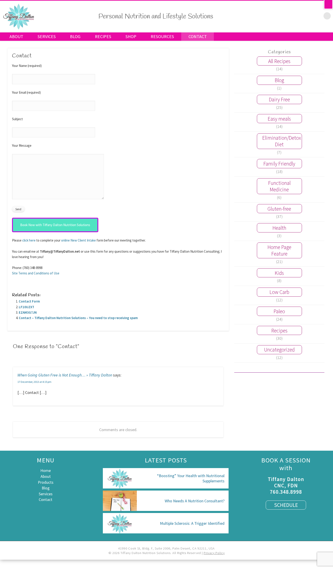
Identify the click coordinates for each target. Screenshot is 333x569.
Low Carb (279, 292)
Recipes (103, 36)
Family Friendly (279, 163)
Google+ (308, 15)
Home (45, 470)
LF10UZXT (26, 307)
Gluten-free (279, 208)
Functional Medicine (279, 186)
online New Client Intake (78, 240)
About (16, 36)
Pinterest (298, 15)
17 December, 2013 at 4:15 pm (34, 381)
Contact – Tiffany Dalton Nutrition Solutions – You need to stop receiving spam (78, 318)
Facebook (279, 15)
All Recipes (279, 61)
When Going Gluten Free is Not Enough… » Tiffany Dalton (64, 375)
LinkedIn (317, 15)
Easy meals (279, 118)
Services (47, 36)
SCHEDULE (286, 505)
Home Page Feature (279, 250)
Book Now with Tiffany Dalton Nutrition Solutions (55, 225)
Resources (162, 36)
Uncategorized (279, 349)
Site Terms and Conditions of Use (35, 273)
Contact (197, 36)
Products (45, 482)
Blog (75, 36)
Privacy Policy (214, 553)
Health (279, 228)
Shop (130, 36)
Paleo (279, 311)
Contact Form (29, 301)
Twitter (289, 15)
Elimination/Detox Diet (281, 141)
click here (29, 240)
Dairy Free (279, 99)
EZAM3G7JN (28, 312)
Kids (279, 273)
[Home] (18, 28)
